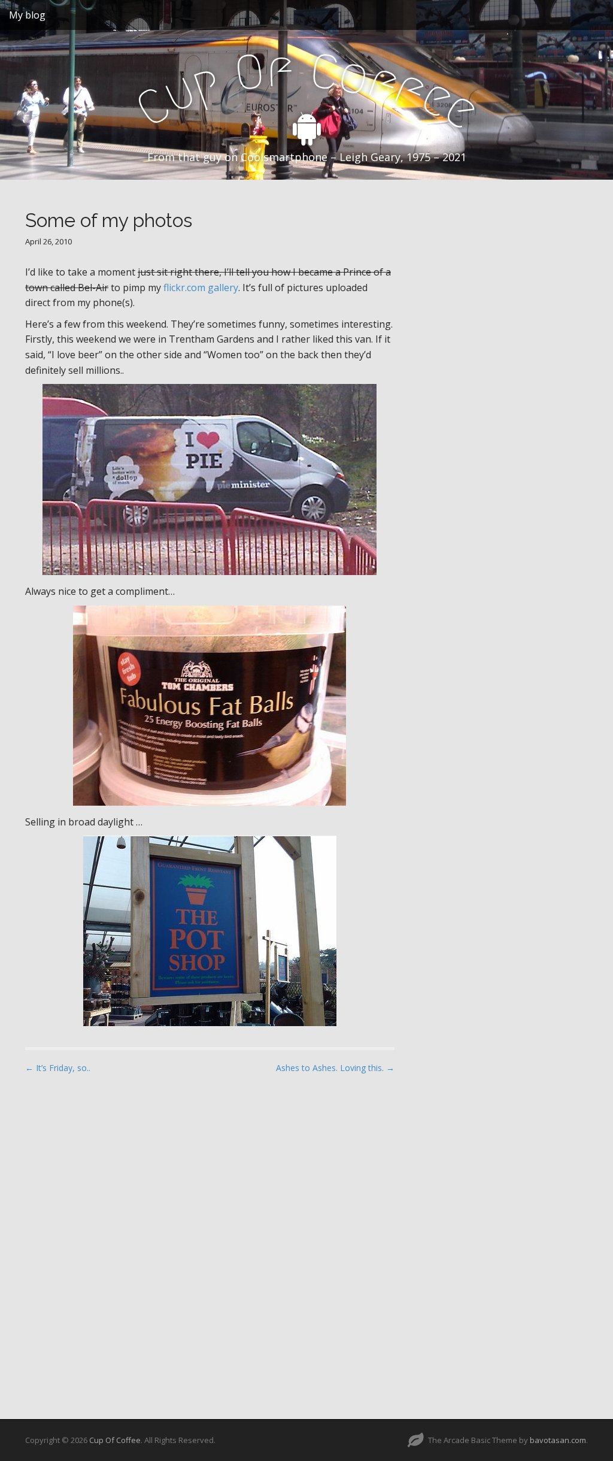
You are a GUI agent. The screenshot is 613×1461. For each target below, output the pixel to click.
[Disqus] (209, 1236)
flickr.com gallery (200, 287)
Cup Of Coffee (115, 1440)
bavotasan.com (558, 1440)
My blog (27, 15)
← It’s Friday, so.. (57, 1067)
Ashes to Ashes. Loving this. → (335, 1067)
